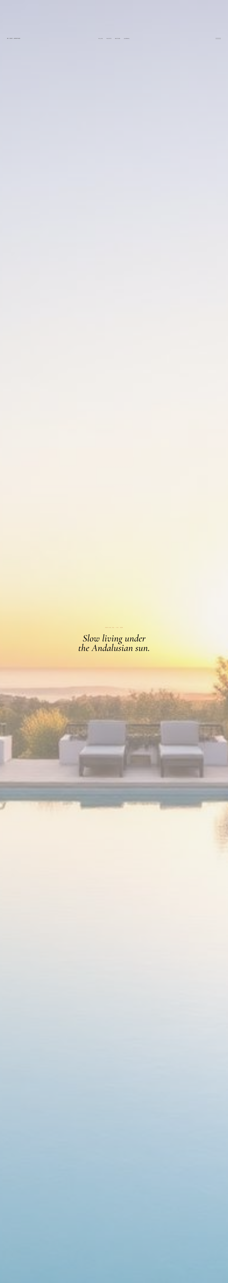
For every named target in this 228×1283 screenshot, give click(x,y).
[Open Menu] (218, 38)
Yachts (109, 38)
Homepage (17, 38)
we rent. (10, 38)
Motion (117, 38)
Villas (100, 38)
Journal (127, 38)
